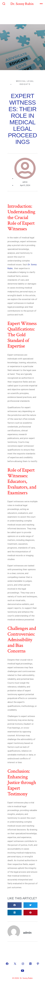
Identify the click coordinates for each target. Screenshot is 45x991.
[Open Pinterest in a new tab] (37, 963)
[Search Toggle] (4, 4)
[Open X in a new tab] (15, 963)
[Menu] (41, 4)
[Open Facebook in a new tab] (7, 963)
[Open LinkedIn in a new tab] (30, 963)
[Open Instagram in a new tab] (22, 963)
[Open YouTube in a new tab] (22, 970)
